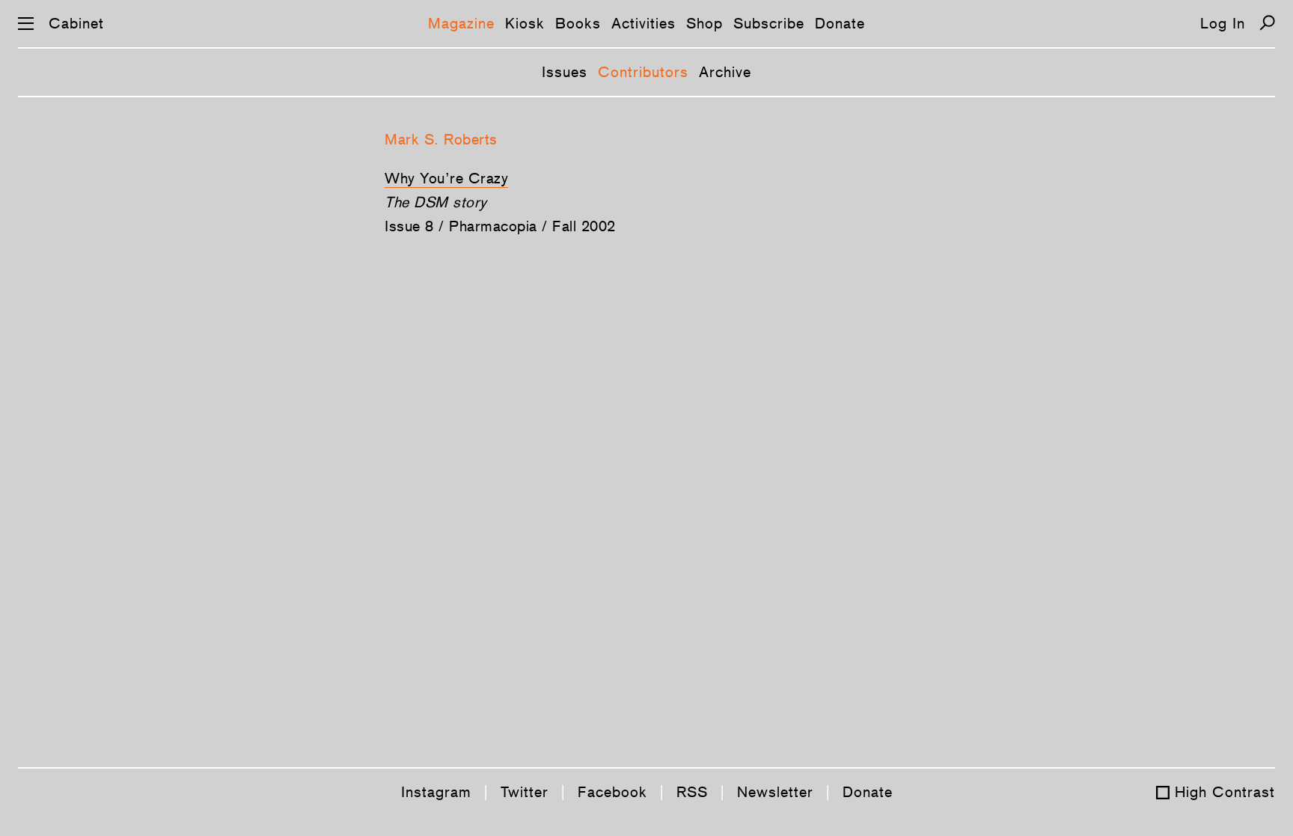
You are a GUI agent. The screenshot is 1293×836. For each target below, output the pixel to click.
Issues (564, 72)
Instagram (436, 792)
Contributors (643, 72)
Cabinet (76, 23)
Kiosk (525, 23)
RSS (692, 792)
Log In (1222, 23)
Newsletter (775, 792)
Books (578, 23)
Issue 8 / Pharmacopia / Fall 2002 (500, 226)
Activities (643, 23)
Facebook (612, 792)
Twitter (524, 792)
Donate (840, 23)
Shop (704, 23)
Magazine (461, 23)
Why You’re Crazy (446, 178)
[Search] (1267, 23)
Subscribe (768, 23)
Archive (725, 72)
